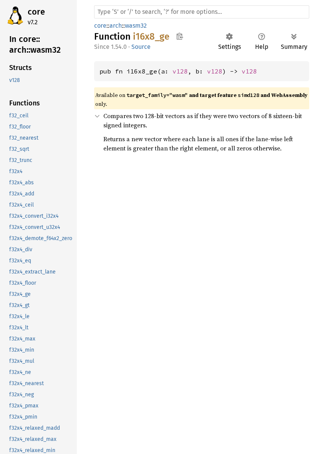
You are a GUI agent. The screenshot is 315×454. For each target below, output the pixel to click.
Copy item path (179, 36)
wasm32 (136, 25)
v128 (180, 71)
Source (141, 46)
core (36, 12)
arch (115, 25)
